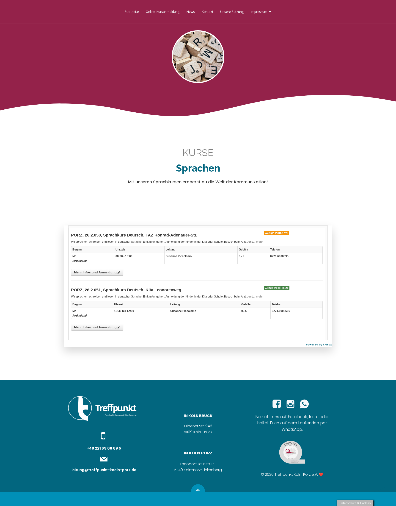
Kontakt (207, 11)
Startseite (132, 11)
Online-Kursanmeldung (162, 11)
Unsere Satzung (232, 11)
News (190, 11)
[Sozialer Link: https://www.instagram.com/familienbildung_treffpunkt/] (292, 404)
